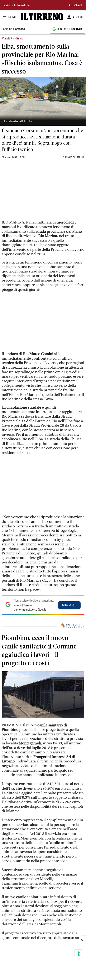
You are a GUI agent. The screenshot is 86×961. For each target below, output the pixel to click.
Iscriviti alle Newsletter (17, 5)
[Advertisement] (33, 192)
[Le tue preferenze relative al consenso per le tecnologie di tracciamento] (79, 954)
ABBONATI (75, 5)
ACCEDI (78, 17)
